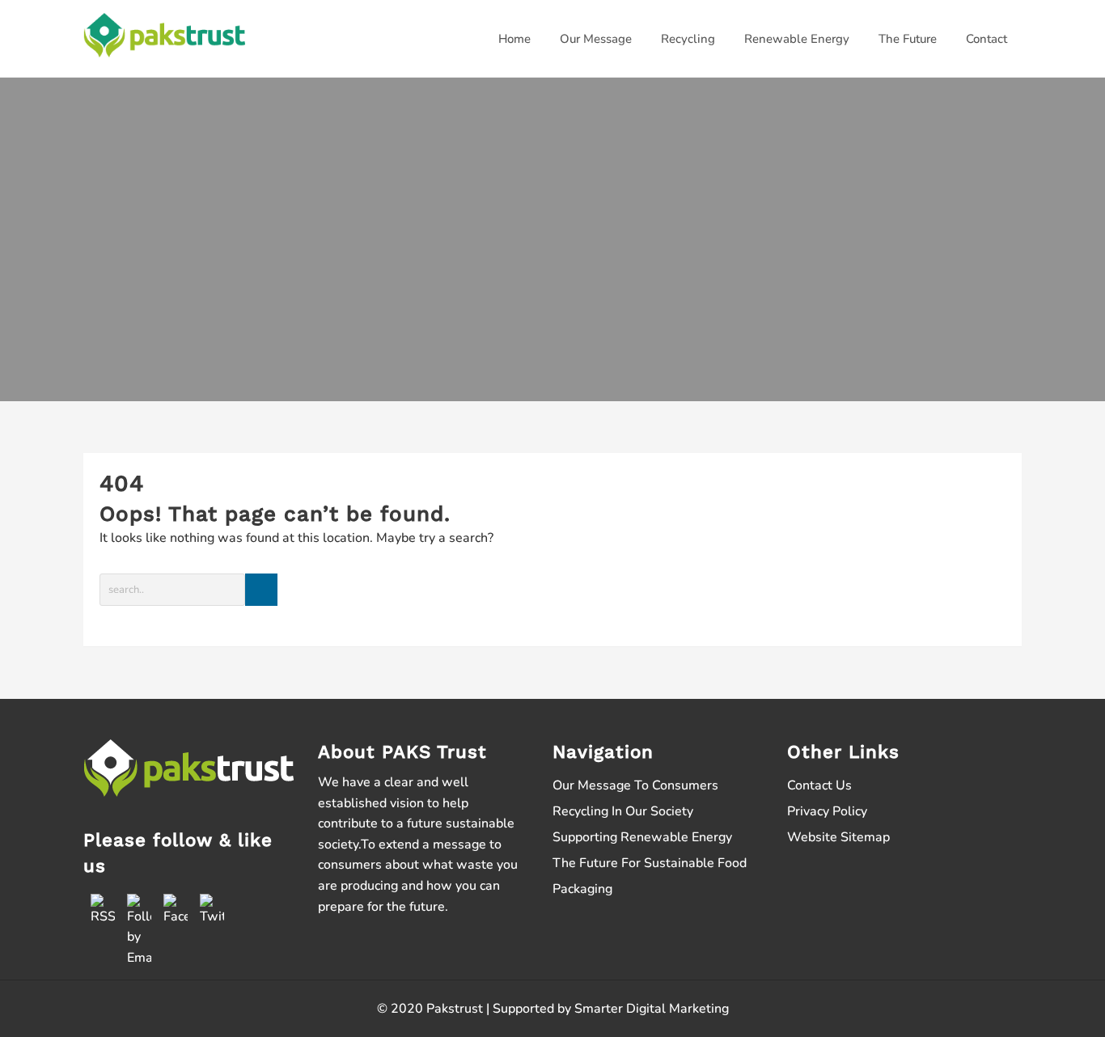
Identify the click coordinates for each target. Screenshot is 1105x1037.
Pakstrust (454, 1009)
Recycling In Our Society (622, 811)
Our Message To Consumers (635, 785)
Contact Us (819, 785)
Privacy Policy (827, 811)
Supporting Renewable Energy (642, 837)
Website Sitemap (838, 837)
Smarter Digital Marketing (651, 1009)
